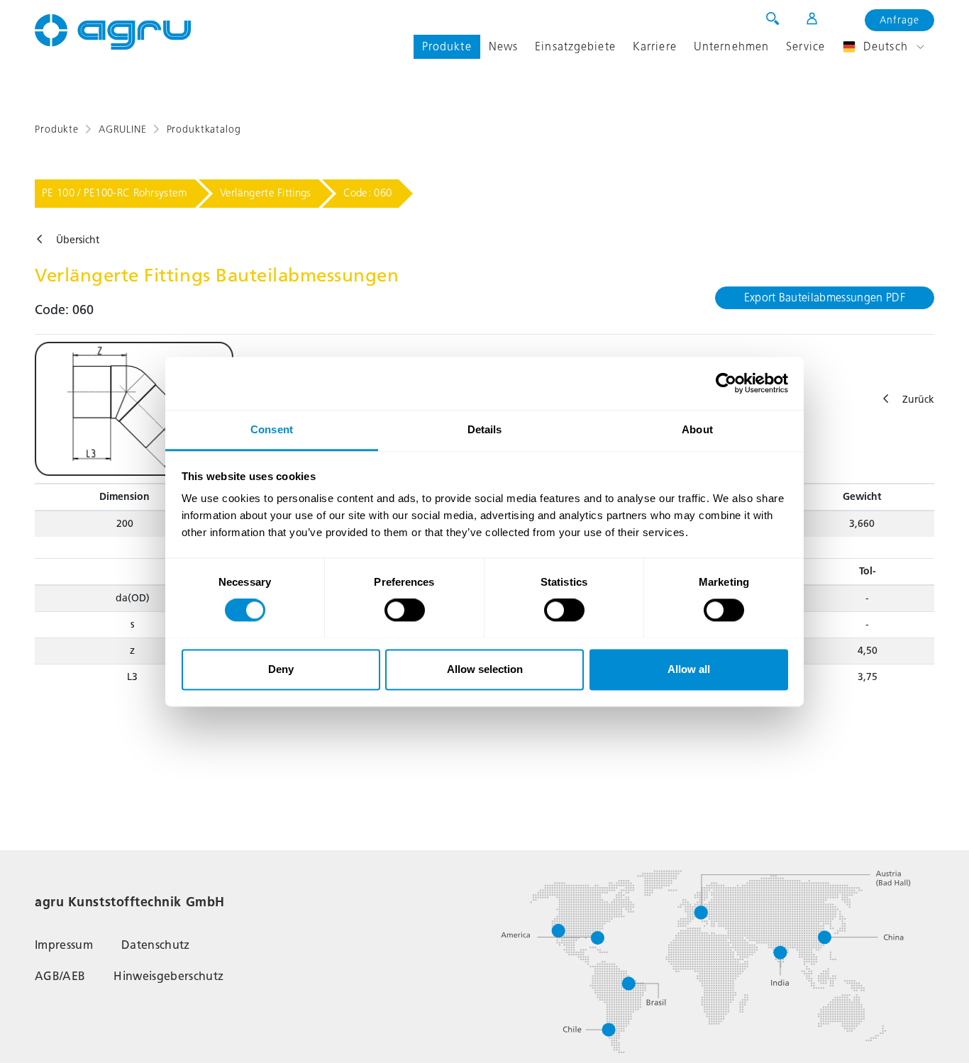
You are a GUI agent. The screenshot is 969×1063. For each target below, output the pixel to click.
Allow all (689, 669)
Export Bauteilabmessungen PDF (824, 297)
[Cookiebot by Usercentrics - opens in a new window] (726, 383)
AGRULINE (123, 129)
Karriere (655, 46)
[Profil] (802, 18)
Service (805, 46)
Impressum (64, 945)
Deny (281, 669)
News (503, 46)
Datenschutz (155, 945)
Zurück (918, 400)
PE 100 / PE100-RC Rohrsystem (114, 193)
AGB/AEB (60, 976)
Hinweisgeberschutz (168, 976)
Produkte (447, 46)
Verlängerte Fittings (265, 193)
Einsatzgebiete (575, 46)
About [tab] (697, 429)
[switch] (404, 610)
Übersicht (77, 240)
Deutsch (885, 46)
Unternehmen (731, 46)
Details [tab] (484, 429)
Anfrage (899, 20)
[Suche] (772, 18)
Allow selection (485, 669)
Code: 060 (367, 193)
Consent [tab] (271, 429)
